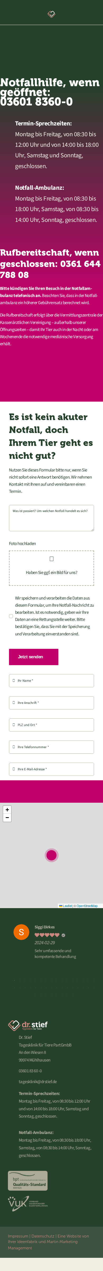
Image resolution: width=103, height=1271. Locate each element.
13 (78, 980)
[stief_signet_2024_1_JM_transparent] (51, 11)
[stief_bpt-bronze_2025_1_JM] (28, 1173)
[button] (51, 855)
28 (72, 987)
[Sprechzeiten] (15, 13)
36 (51, 995)
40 (72, 995)
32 (93, 987)
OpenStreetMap (87, 905)
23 (46, 987)
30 (83, 987)
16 (93, 980)
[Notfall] (87, 13)
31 (88, 987)
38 (62, 995)
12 (72, 980)
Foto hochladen (22, 543)
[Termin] (77, 13)
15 (88, 980)
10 (62, 980)
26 (62, 987)
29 (78, 987)
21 (35, 987)
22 (41, 987)
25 (56, 987)
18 (19, 987)
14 (83, 980)
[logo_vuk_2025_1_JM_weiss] (28, 1198)
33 (35, 995)
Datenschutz (42, 1236)
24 (51, 987)
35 (46, 995)
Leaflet (67, 905)
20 (30, 987)
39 (67, 995)
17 (14, 987)
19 (25, 987)
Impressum (18, 1236)
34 (41, 995)
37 (56, 995)
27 (67, 987)
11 (67, 980)
